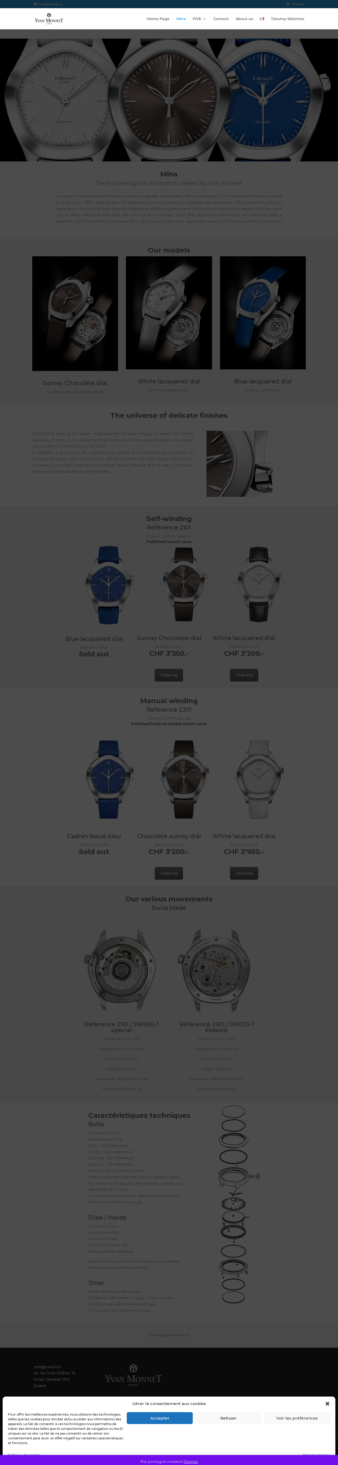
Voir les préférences (297, 1418)
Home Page (158, 19)
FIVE (197, 19)
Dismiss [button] (191, 1461)
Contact (221, 19)
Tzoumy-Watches (287, 19)
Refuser (228, 1418)
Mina (181, 19)
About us (244, 19)
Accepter (160, 1418)
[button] (327, 1403)
